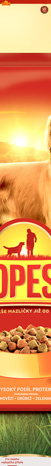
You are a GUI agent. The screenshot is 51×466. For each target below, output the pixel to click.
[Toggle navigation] (48, 2)
